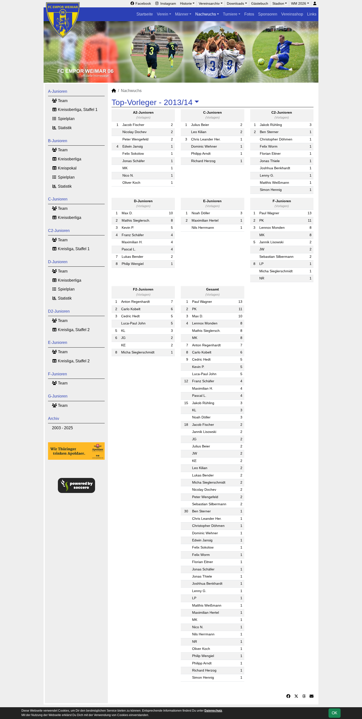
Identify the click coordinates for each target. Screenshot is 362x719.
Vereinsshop (292, 14)
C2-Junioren (59, 231)
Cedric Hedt (130, 316)
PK (261, 220)
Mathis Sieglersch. (136, 220)
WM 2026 (298, 3)
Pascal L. (129, 249)
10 (171, 213)
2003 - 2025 (62, 428)
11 (310, 220)
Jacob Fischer (133, 125)
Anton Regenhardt (135, 302)
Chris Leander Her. (206, 139)
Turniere (230, 14)
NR (261, 278)
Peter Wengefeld (135, 139)
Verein (162, 14)
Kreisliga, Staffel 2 (73, 330)
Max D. (127, 213)
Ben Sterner (269, 132)
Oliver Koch (131, 182)
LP (261, 264)
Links (311, 14)
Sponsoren (267, 14)
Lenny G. (267, 175)
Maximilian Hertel (205, 220)
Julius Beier (200, 125)
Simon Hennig (271, 190)
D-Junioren (57, 262)
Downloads (235, 3)
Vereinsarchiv (209, 3)
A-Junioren (57, 91)
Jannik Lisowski (271, 242)
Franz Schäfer (133, 235)
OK (334, 713)
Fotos (249, 14)
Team (62, 101)
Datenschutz (213, 710)
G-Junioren (57, 396)
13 (310, 213)
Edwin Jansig (132, 146)
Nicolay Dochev (134, 132)
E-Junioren (57, 342)
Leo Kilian (198, 132)
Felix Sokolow (133, 153)
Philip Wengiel (133, 264)
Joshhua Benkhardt (275, 168)
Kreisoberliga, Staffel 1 (77, 109)
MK (125, 168)
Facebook (142, 3)
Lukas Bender (132, 257)
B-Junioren (57, 141)
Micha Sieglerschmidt (276, 271)
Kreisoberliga (69, 159)
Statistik (64, 128)
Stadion (278, 3)
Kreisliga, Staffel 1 (73, 249)
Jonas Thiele (270, 161)
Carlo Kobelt (130, 309)
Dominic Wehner (204, 146)
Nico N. (128, 175)
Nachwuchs (205, 14)
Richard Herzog (203, 161)
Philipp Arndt (201, 153)
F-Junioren (57, 374)
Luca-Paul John (133, 323)
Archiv (53, 418)
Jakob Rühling (271, 125)
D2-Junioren (59, 311)
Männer (181, 14)
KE (123, 345)
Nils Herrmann (203, 227)
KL (123, 331)
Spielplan (66, 119)
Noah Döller (201, 213)
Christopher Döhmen (276, 139)
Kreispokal (67, 168)
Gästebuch (259, 3)
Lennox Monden (272, 227)
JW (261, 249)
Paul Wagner (269, 213)
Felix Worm (269, 146)
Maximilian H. (132, 242)
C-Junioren (57, 199)
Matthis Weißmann (274, 182)
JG (123, 338)
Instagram (167, 3)
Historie (186, 3)
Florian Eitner (270, 153)
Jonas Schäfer (133, 161)
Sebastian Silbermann (276, 257)
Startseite (144, 14)
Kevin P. (128, 227)
